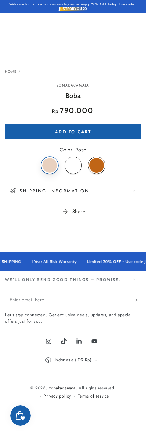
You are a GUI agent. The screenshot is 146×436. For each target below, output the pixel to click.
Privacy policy (57, 396)
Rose (49, 165)
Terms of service (93, 396)
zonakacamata (73, 85)
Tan (96, 165)
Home (11, 71)
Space (73, 165)
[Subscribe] (137, 300)
